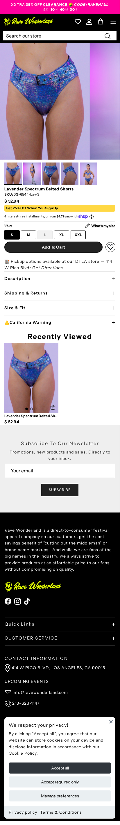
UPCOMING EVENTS (27, 681)
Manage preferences (60, 796)
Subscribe (60, 490)
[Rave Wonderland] (28, 21)
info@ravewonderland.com (40, 692)
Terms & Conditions (61, 812)
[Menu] (113, 21)
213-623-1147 (26, 703)
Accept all (60, 768)
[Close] (111, 721)
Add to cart (53, 247)
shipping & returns (26, 293)
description (17, 278)
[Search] (107, 35)
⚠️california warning (27, 322)
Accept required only (60, 782)
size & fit (15, 307)
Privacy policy (23, 812)
